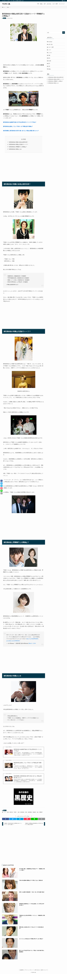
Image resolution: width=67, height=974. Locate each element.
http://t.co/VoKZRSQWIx (32, 638)
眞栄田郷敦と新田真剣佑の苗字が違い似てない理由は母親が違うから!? (28, 776)
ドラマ (49, 49)
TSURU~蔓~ (6, 4)
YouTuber (50, 41)
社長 (49, 66)
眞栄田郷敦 (30, 812)
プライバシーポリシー (29, 970)
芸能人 (5, 18)
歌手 (49, 63)
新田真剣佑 (22, 812)
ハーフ (5, 812)
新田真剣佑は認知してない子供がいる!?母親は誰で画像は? (27, 763)
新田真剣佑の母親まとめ (15, 149)
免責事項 (21, 970)
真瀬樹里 (34, 812)
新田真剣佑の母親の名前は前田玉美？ (18, 142)
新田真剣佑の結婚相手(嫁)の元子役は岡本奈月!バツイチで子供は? (28, 750)
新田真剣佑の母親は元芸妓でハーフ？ (18, 144)
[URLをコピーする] (41, 819)
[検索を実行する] (63, 32)
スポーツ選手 (51, 47)
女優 (18, 812)
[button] (5, 819)
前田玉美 (11, 812)
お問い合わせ (37, 970)
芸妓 (37, 812)
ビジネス (50, 52)
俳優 (8, 812)
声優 (49, 55)
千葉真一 (15, 812)
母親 (26, 812)
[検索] (64, 0)
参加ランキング (44, 970)
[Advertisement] (23, 52)
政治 (49, 58)
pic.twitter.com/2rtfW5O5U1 (13, 641)
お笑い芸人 (50, 44)
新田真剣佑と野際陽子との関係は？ (18, 147)
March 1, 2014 (32, 643)
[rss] (62, 0)
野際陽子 (41, 812)
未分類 (49, 60)
